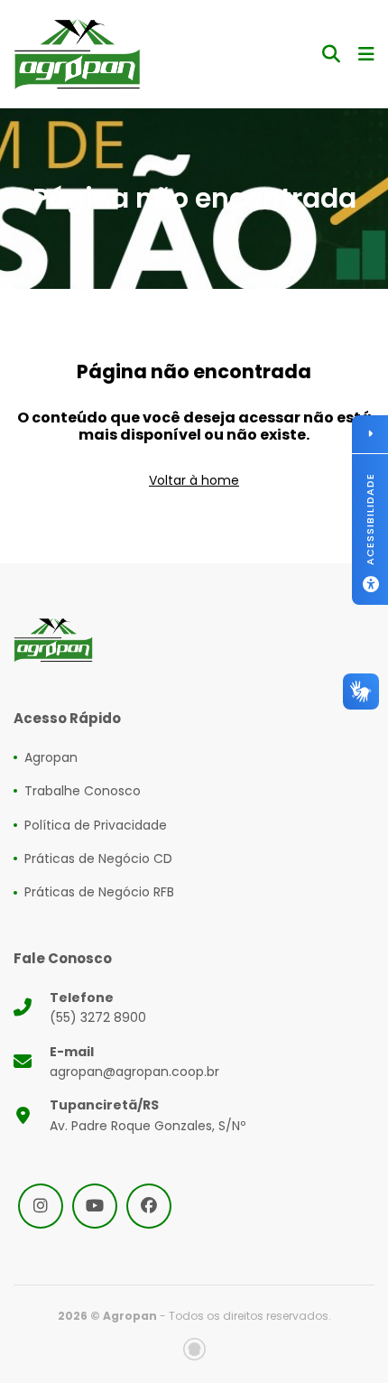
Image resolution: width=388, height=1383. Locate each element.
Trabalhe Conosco (82, 791)
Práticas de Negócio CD (98, 858)
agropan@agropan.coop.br (134, 1062)
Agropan (51, 757)
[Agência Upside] (194, 1349)
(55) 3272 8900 (98, 1007)
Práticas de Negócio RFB (99, 892)
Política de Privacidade (95, 825)
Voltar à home (194, 480)
